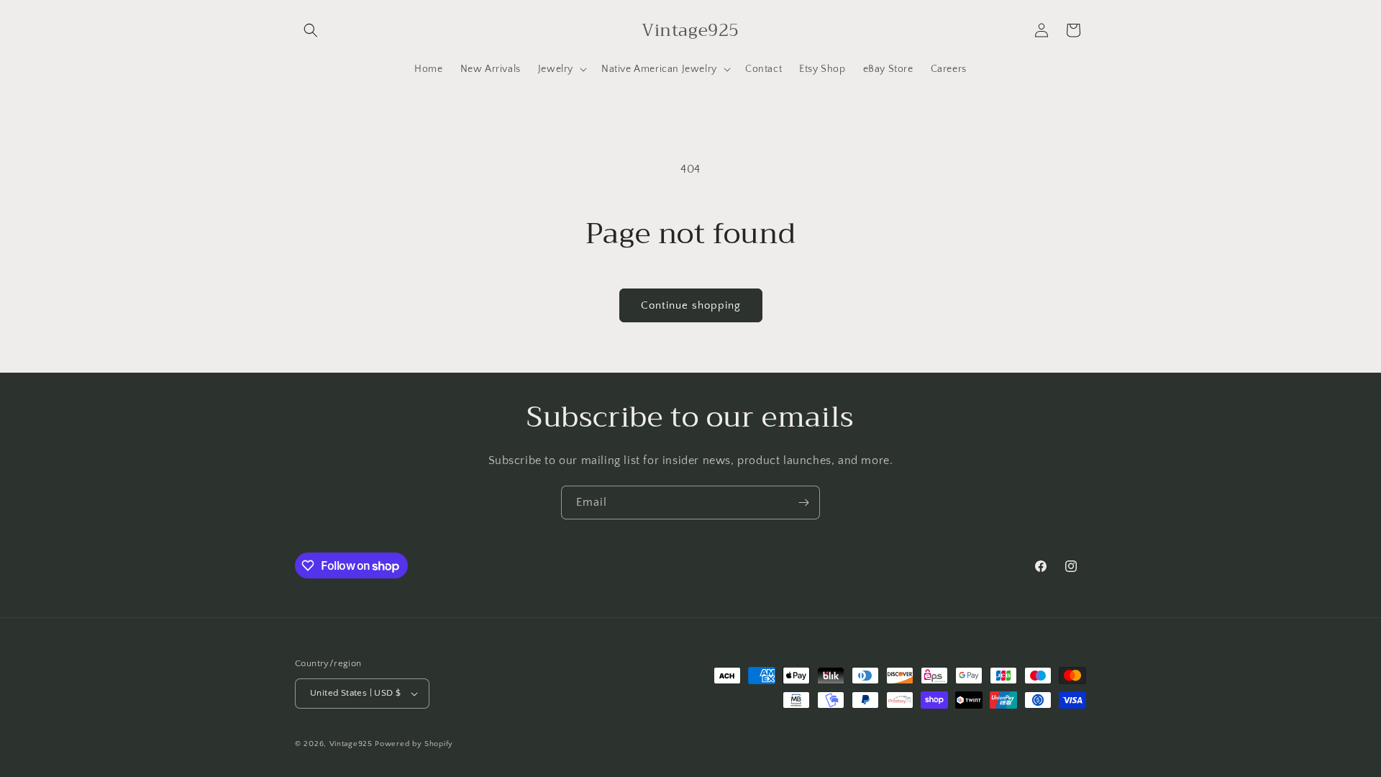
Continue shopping (691, 305)
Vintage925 (351, 744)
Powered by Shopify (414, 744)
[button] (311, 30)
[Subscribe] (803, 502)
